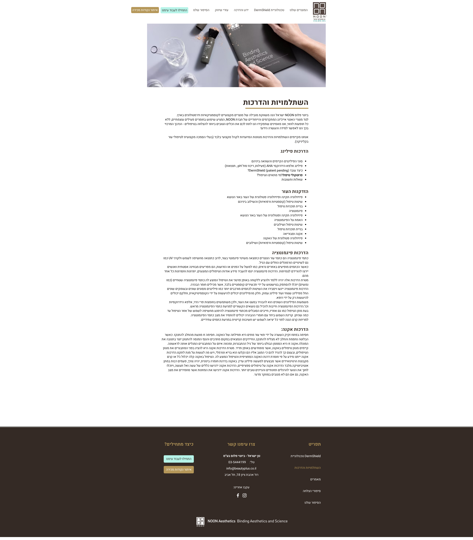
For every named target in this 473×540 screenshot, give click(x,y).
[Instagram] (244, 495)
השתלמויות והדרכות (308, 467)
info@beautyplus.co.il (241, 468)
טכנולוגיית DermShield (306, 456)
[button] (241, 10)
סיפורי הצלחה (312, 491)
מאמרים (315, 479)
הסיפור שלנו (312, 502)
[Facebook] (238, 495)
